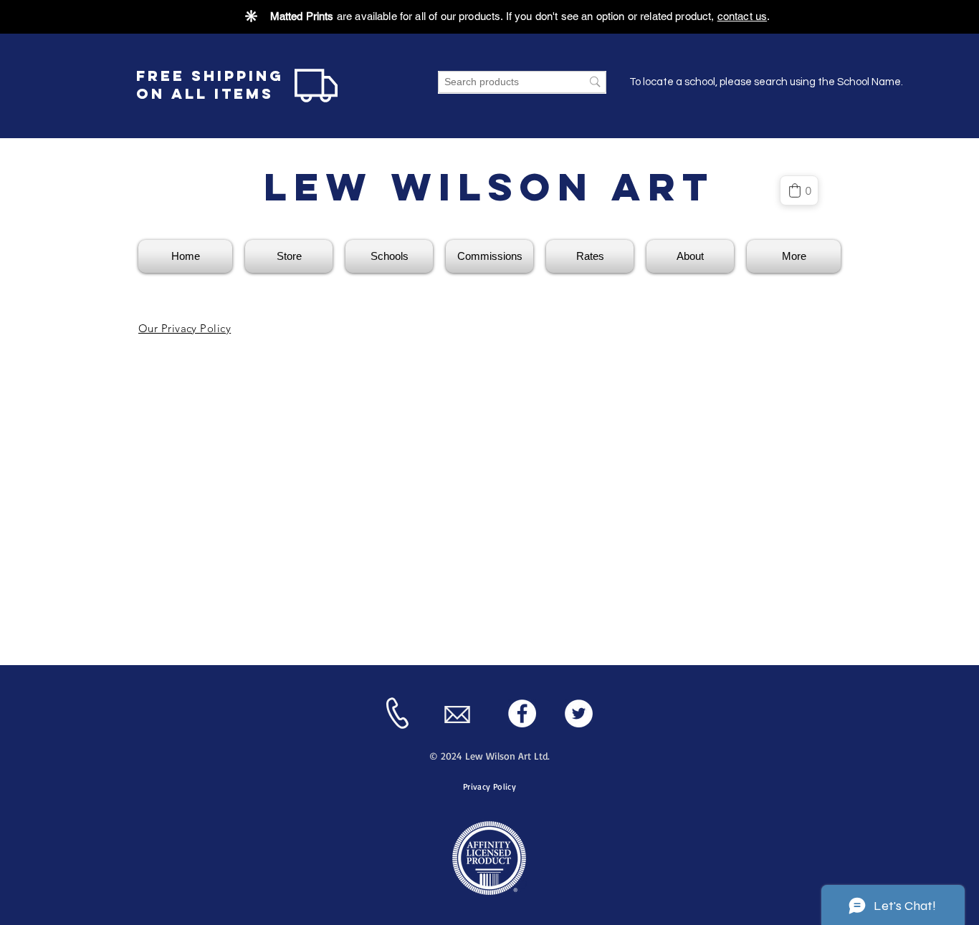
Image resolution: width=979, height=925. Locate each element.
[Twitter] (579, 713)
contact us (742, 16)
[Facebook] (522, 713)
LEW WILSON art (489, 186)
